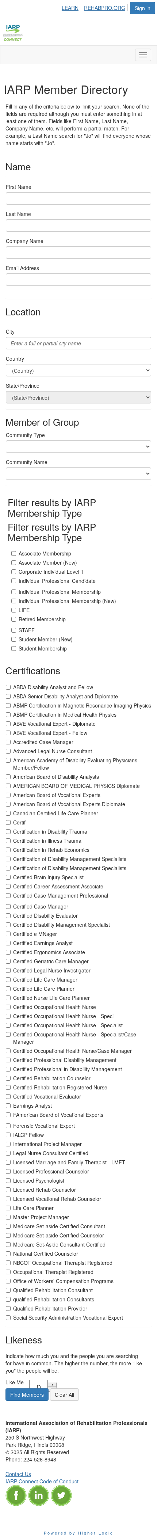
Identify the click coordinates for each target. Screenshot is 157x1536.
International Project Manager (47, 1144)
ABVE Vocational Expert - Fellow (50, 732)
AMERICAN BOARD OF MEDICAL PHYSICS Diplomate (76, 785)
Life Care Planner (33, 1207)
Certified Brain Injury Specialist (48, 877)
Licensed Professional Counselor (51, 1171)
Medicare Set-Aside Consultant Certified (59, 1244)
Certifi (20, 822)
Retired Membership (42, 619)
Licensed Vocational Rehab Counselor (57, 1198)
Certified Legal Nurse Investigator (52, 970)
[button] (27, 1394)
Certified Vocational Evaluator (47, 1096)
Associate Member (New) (48, 562)
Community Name (26, 462)
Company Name (24, 240)
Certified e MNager (35, 933)
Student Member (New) (46, 639)
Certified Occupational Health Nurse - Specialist (68, 1025)
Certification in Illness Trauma (47, 840)
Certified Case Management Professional (60, 895)
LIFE (24, 610)
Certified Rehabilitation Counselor (52, 1078)
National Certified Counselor (45, 1253)
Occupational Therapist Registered (53, 1271)
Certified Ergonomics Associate (49, 952)
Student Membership (43, 648)
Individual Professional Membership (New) (67, 600)
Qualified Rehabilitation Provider (50, 1308)
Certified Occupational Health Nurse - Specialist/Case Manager (74, 1038)
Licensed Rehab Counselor (44, 1189)
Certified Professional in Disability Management (67, 1069)
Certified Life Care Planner (43, 988)
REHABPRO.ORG (104, 7)
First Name (18, 186)
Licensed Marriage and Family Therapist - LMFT (69, 1162)
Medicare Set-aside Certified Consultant (59, 1226)
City (10, 331)
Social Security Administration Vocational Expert (68, 1317)
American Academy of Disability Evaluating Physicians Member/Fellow (75, 763)
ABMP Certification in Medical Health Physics (64, 714)
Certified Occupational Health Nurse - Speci (63, 1016)
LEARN (70, 7)
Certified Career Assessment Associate (58, 886)
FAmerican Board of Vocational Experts (58, 1114)
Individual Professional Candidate (57, 580)
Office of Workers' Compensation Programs (63, 1281)
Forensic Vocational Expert (44, 1125)
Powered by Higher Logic (79, 1533)
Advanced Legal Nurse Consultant (52, 751)
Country (15, 358)
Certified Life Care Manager (45, 979)
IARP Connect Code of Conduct (41, 1481)
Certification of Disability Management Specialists (69, 858)
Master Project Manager (41, 1217)
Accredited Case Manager (43, 742)
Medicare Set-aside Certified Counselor (58, 1235)
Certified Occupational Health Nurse (54, 1006)
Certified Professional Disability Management (64, 1059)
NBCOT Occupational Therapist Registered (62, 1262)
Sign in (142, 8)
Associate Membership (45, 553)
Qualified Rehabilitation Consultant (53, 1290)
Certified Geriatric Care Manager (51, 961)
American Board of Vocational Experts (56, 795)
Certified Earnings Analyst (43, 943)
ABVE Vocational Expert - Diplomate (54, 723)
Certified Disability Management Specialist (61, 924)
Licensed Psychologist (38, 1180)
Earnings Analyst (32, 1105)
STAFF (27, 630)
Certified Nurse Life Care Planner (51, 997)
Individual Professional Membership (60, 591)
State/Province (22, 385)
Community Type (25, 435)
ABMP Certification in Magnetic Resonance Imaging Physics (82, 705)
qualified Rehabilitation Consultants (53, 1299)
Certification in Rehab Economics (51, 849)
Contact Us (18, 1474)
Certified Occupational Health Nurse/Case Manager (72, 1050)
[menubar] (95, 6)
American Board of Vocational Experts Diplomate (69, 804)
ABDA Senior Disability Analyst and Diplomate (65, 696)
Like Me (14, 1382)
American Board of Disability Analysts (56, 776)
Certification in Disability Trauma (50, 831)
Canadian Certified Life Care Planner (55, 813)
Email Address (22, 268)
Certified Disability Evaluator (45, 915)
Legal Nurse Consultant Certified (50, 1153)
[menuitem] (72, 6)
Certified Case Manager (40, 906)
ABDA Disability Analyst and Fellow (53, 687)
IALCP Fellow (28, 1134)
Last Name (18, 213)
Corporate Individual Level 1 (51, 571)
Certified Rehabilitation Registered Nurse (60, 1087)
